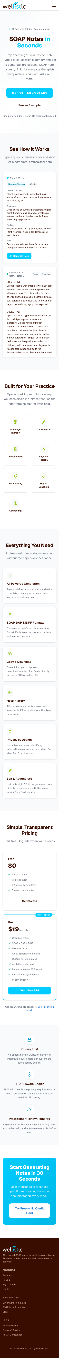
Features (7, 1275)
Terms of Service (11, 1330)
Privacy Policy (10, 1325)
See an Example (29, 105)
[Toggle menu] (54, 5)
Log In (6, 1289)
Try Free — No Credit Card (30, 93)
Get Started (29, 901)
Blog (5, 1311)
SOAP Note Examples (14, 1307)
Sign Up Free (9, 1284)
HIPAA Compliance (12, 1334)
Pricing (6, 1279)
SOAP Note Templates (14, 1302)
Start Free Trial (29, 990)
